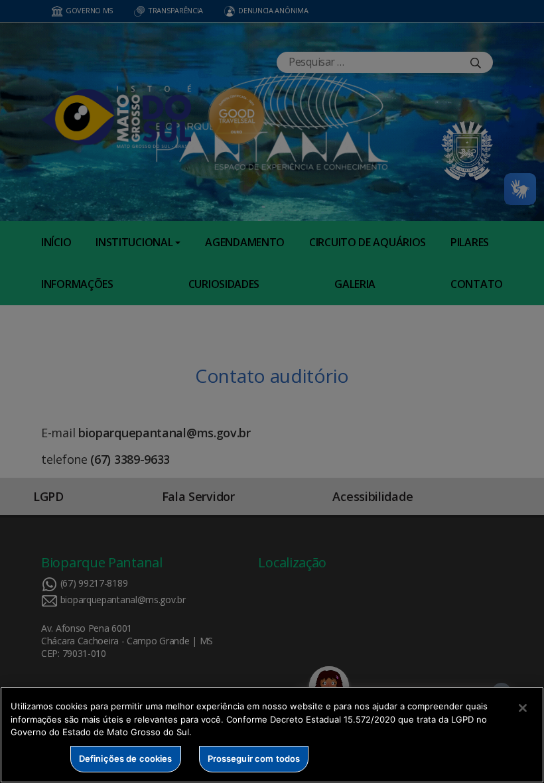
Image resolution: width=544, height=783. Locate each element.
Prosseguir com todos (254, 758)
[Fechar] (522, 708)
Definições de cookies (125, 758)
